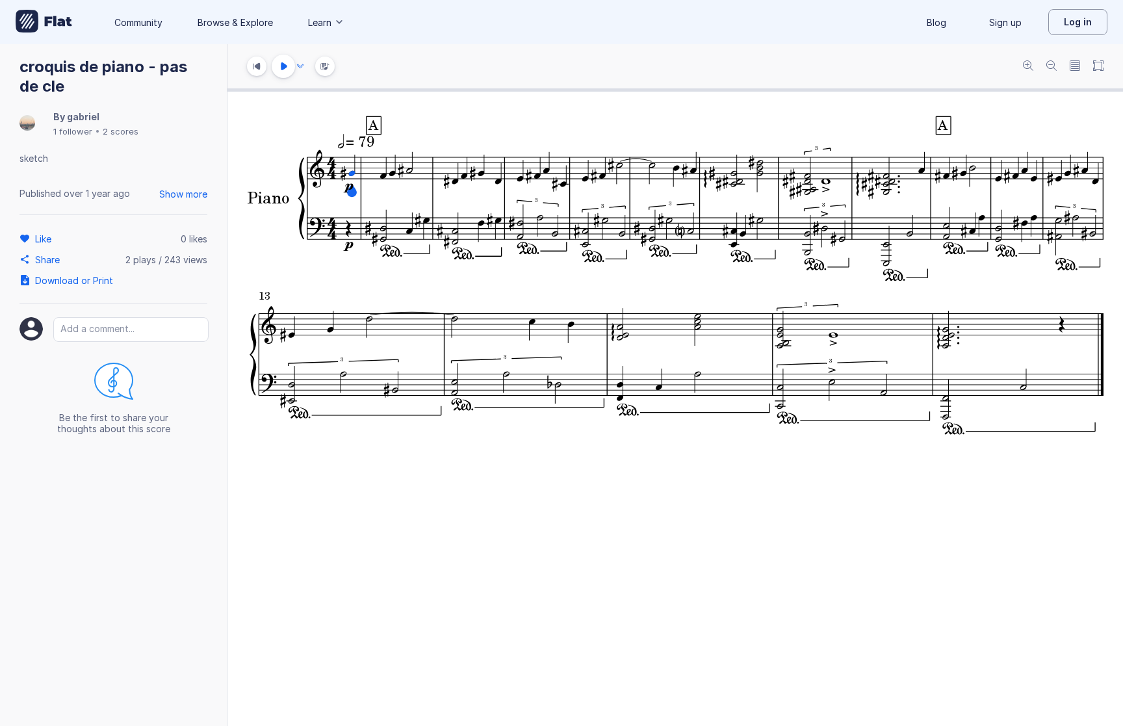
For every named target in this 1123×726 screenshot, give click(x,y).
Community (138, 22)
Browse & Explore (235, 22)
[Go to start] (256, 66)
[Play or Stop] (283, 66)
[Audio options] (300, 66)
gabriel (83, 116)
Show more (183, 194)
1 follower (72, 131)
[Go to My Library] (44, 22)
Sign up (1005, 22)
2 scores (120, 131)
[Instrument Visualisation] (325, 66)
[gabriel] (27, 124)
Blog (936, 22)
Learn (319, 22)
